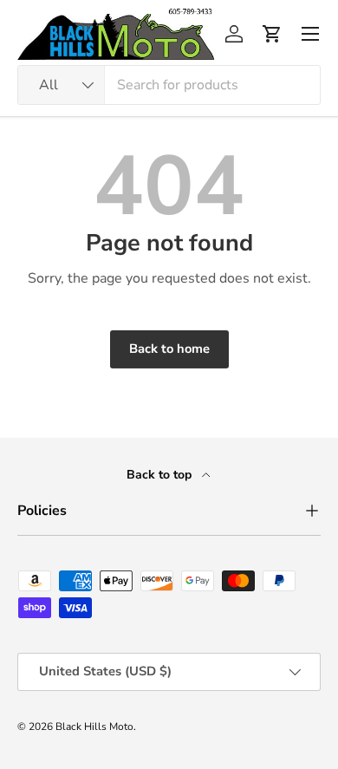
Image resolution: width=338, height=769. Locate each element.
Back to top (161, 474)
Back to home (169, 348)
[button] (272, 34)
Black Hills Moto (94, 726)
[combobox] (169, 85)
